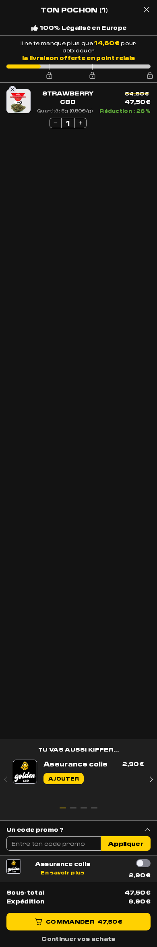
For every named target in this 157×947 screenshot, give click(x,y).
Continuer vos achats (78, 938)
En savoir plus (62, 872)
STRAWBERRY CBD (68, 97)
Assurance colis (63, 863)
